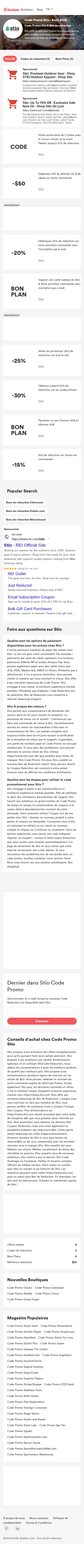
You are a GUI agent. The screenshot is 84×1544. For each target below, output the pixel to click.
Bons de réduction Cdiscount (24, 502)
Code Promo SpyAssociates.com (27, 1437)
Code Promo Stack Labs (22, 1425)
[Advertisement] (42, 930)
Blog (39, 9)
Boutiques (27, 9)
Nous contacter (39, 1518)
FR (48, 9)
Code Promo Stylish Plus (22, 1343)
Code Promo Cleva (47, 1293)
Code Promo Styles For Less (55, 1337)
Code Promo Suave (52, 1343)
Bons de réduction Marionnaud (26, 519)
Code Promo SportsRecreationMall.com (31, 1448)
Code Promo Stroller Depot (24, 1331)
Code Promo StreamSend (56, 1326)
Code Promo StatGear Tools (24, 1390)
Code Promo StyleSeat (21, 1337)
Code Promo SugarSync (57, 1355)
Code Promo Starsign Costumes (27, 1407)
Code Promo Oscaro (19, 1287)
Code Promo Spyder (19, 1431)
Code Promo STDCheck (59, 1384)
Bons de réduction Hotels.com (25, 511)
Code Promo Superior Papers (25, 1378)
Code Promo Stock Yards (22, 1326)
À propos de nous (14, 1518)
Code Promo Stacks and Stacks (26, 1419)
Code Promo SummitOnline (24, 1361)
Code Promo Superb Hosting (25, 1366)
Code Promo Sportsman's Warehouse (30, 1454)
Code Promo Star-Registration (26, 1402)
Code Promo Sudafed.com (23, 1355)
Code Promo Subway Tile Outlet (27, 1349)
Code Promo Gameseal (49, 1287)
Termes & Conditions (39, 1523)
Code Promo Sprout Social (23, 1442)
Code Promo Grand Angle (23, 1299)
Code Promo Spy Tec (52, 1425)
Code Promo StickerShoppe (24, 1384)
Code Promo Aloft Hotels (23, 1396)
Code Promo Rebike (19, 1293)
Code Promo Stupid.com (59, 1331)
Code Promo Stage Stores (23, 1413)
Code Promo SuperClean (22, 1372)
